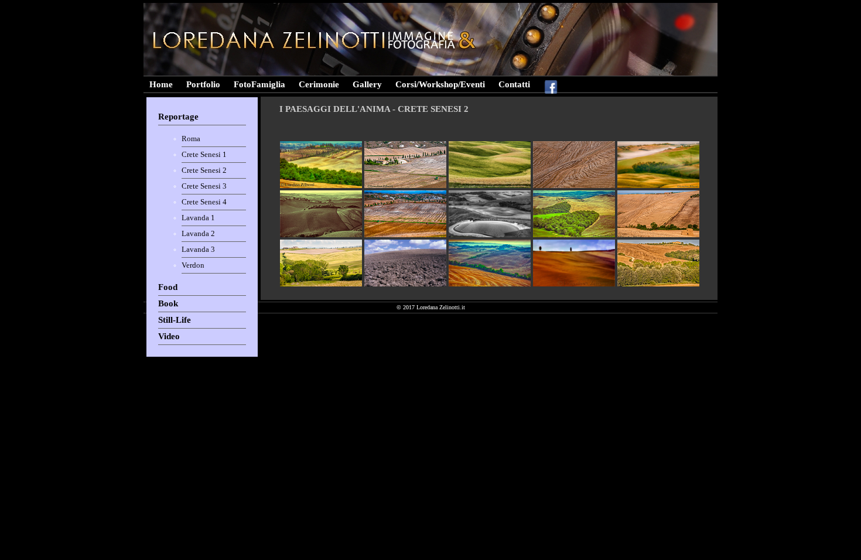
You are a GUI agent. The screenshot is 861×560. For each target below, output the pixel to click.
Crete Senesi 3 (204, 186)
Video (169, 336)
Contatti (514, 84)
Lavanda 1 (198, 217)
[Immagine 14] (574, 284)
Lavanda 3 (198, 249)
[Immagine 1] (321, 186)
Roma (191, 138)
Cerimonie (319, 84)
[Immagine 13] (490, 284)
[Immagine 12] (405, 284)
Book (168, 303)
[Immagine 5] (658, 186)
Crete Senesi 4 (204, 201)
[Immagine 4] (574, 186)
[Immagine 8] (490, 235)
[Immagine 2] (405, 186)
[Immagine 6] (321, 235)
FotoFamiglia (259, 84)
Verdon (193, 265)
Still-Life (174, 320)
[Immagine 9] (574, 235)
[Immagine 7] (405, 235)
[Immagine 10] (658, 235)
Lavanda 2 (198, 233)
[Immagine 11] (321, 284)
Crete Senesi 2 (204, 170)
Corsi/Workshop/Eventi (440, 84)
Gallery (367, 84)
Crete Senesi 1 (204, 154)
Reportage (178, 116)
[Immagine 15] (658, 284)
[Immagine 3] (490, 186)
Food (167, 287)
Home (161, 84)
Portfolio (203, 84)
